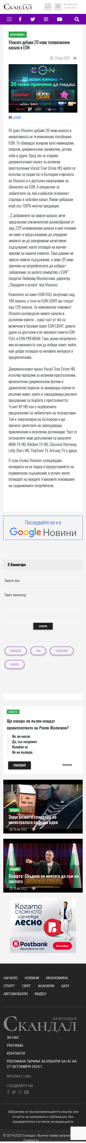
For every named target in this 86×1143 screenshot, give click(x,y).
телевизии (62, 651)
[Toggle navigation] (9, 19)
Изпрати (43, 626)
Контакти (16, 1053)
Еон (38, 651)
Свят (26, 986)
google (17, 117)
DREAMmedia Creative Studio (61, 1140)
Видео (40, 994)
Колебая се (20, 747)
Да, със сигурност (24, 741)
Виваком (15, 651)
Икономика (57, 978)
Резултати (67, 764)
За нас (13, 1037)
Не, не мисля (21, 736)
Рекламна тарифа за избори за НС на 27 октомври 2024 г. (42, 1064)
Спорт (9, 986)
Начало (11, 978)
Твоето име (12, 580)
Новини (32, 978)
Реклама (15, 1045)
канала (14, 664)
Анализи (46, 986)
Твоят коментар (15, 594)
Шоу (65, 986)
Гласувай (19, 765)
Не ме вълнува (22, 752)
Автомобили (16, 994)
